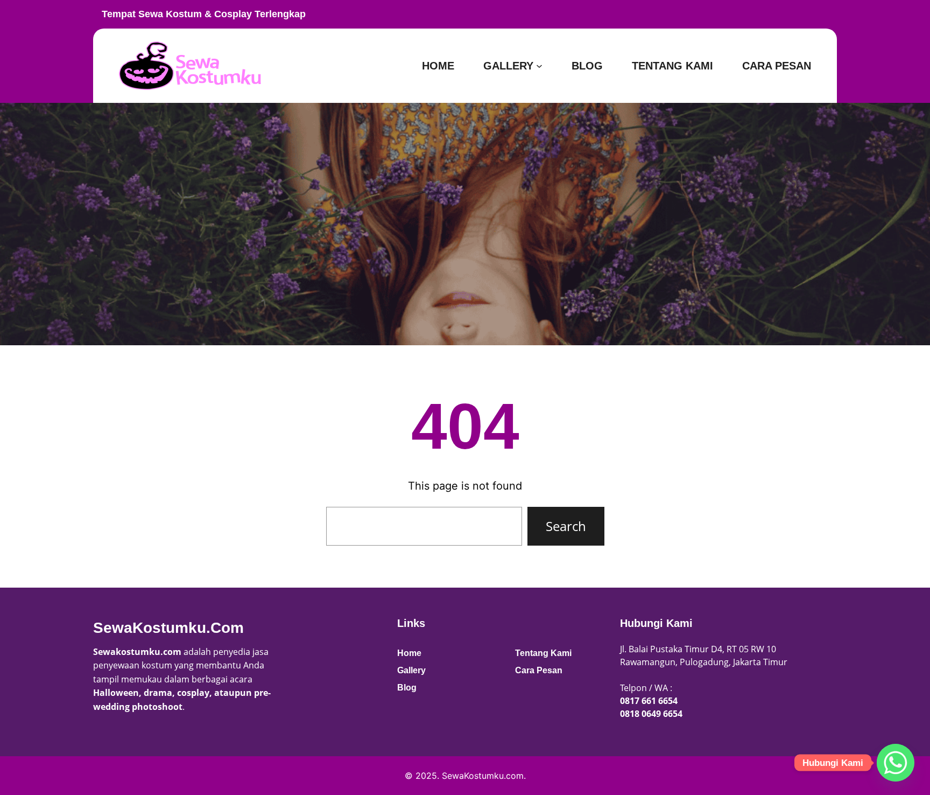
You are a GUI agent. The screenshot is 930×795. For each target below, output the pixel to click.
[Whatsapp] (895, 763)
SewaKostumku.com (168, 627)
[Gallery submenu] (539, 65)
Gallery (411, 670)
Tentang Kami (543, 653)
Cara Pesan (538, 670)
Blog (407, 687)
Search (566, 526)
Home (409, 653)
